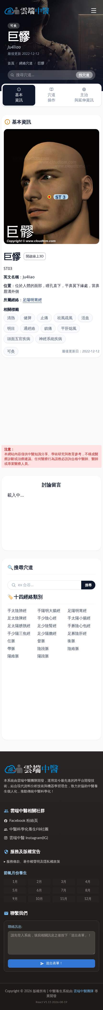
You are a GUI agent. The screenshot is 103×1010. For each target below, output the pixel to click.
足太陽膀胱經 (18, 625)
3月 (63, 882)
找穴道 (84, 75)
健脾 (27, 317)
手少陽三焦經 (18, 633)
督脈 (41, 640)
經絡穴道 (26, 63)
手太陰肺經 (17, 610)
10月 (39, 899)
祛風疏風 (65, 317)
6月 (39, 890)
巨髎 (41, 63)
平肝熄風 (68, 328)
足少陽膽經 (47, 633)
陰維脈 (73, 648)
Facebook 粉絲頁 (23, 821)
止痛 (44, 317)
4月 (88, 882)
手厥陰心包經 (79, 625)
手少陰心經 (47, 618)
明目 (11, 328)
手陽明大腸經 (48, 610)
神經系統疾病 (50, 338)
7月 (63, 890)
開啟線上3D (35, 256)
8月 (88, 890)
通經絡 (29, 328)
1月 (15, 882)
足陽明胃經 (32, 299)
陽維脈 (13, 656)
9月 (15, 899)
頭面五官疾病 (18, 338)
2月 (39, 882)
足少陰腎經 (47, 625)
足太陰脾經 (17, 618)
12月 (88, 899)
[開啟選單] (93, 10)
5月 (15, 890)
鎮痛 (48, 328)
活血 (85, 317)
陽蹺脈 (43, 656)
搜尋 (88, 585)
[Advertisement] (51, 401)
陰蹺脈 (43, 648)
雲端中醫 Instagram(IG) (28, 838)
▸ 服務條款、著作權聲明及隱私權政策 (32, 861)
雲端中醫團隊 (84, 991)
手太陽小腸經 (79, 618)
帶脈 (11, 648)
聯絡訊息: (15, 927)
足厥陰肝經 (77, 633)
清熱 (11, 317)
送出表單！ (54, 963)
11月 (63, 899)
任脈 (11, 640)
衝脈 (71, 640)
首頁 (11, 63)
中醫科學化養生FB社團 (28, 829)
